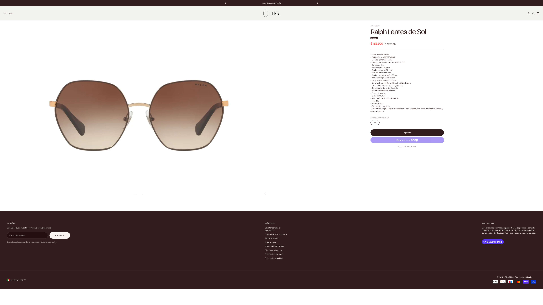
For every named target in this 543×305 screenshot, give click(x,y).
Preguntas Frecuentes (274, 246)
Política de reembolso (274, 254)
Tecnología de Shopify (523, 277)
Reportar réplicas (272, 238)
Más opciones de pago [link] (407, 146)
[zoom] (265, 194)
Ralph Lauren (375, 26)
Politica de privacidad (274, 258)
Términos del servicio (274, 250)
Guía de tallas (270, 242)
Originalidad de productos (276, 234)
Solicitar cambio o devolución (272, 229)
